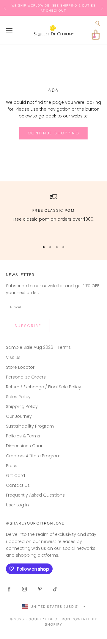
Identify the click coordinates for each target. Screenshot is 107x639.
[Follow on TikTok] (55, 589)
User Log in (17, 505)
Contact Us (18, 485)
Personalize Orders (26, 377)
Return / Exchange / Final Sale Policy (43, 387)
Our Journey (19, 416)
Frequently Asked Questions (35, 495)
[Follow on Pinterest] (40, 589)
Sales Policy (18, 397)
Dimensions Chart (25, 446)
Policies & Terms (23, 436)
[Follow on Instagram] (24, 589)
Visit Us (13, 357)
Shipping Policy (22, 406)
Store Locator (20, 367)
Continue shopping (53, 133)
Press (11, 466)
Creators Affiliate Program (33, 456)
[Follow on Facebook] (9, 589)
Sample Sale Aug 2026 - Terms (38, 347)
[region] (53, 215)
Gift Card (15, 475)
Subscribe (28, 326)
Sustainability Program (30, 426)
